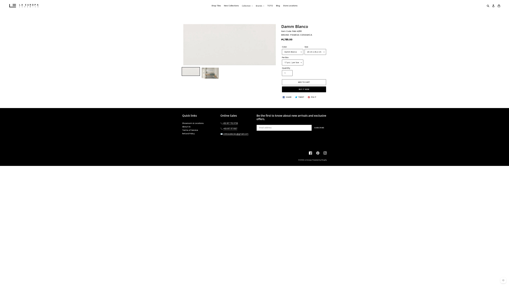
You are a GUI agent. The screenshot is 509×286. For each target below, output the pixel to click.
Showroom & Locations (193, 123)
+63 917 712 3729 (230, 123)
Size (306, 47)
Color (284, 47)
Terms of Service (190, 130)
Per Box (285, 57)
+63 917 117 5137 (230, 128)
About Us (186, 126)
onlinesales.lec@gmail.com (235, 134)
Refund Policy (188, 133)
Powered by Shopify (319, 160)
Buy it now (304, 89)
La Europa (308, 160)
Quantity (286, 68)
